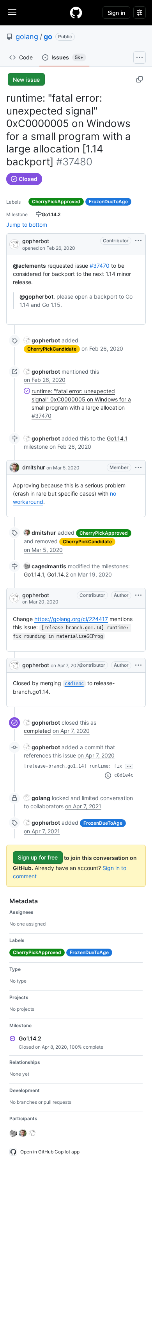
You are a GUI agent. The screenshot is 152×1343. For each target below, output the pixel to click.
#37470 (100, 265)
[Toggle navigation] (12, 12)
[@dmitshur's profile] (14, 467)
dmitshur (33, 467)
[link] (42, 340)
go (48, 36)
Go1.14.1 (117, 438)
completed (37, 730)
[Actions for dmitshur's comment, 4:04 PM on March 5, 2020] (138, 467)
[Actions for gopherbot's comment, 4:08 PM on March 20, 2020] (138, 595)
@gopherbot (36, 296)
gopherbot (35, 241)
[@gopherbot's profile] (14, 243)
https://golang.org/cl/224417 (71, 619)
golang (27, 36)
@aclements (29, 265)
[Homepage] (76, 12)
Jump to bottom (26, 224)
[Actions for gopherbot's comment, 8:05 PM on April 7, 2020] (138, 665)
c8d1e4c (123, 775)
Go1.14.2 (58, 574)
